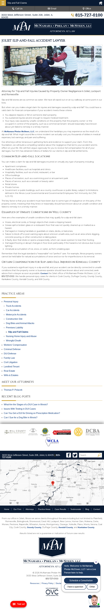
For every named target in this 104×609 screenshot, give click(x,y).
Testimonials (75, 509)
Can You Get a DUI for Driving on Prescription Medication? (32, 413)
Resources (34, 583)
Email (53, 8)
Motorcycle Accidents (16, 314)
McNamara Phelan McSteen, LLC (19, 131)
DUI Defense (10, 353)
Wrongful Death (13, 340)
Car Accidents (12, 310)
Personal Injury (11, 301)
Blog (87, 509)
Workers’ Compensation (15, 345)
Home (6, 509)
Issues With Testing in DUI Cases (20, 409)
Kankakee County (86, 527)
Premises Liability (14, 327)
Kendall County (66, 527)
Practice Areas (44, 509)
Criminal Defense (12, 349)
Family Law (9, 358)
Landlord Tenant (11, 366)
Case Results (60, 509)
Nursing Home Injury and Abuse (21, 336)
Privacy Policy (47, 583)
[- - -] (3, 3)
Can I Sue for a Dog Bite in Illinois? (20, 417)
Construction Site (14, 319)
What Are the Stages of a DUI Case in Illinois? (26, 404)
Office (88, 8)
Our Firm (17, 509)
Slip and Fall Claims (18, 332)
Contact (44, 273)
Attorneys (30, 509)
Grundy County (34, 527)
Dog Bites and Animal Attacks (20, 323)
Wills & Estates (11, 375)
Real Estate (9, 371)
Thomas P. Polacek (13, 390)
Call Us (18, 8)
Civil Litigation (10, 362)
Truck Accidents (13, 306)
